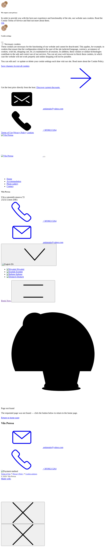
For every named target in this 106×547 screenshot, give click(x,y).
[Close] (2, 42)
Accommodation (14, 181)
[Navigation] (33, 291)
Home (9, 179)
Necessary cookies (12, 44)
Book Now (6, 301)
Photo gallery (12, 184)
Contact (10, 186)
